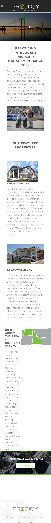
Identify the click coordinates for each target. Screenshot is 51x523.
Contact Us (25, 465)
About (10, 517)
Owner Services (24, 517)
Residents (39, 517)
